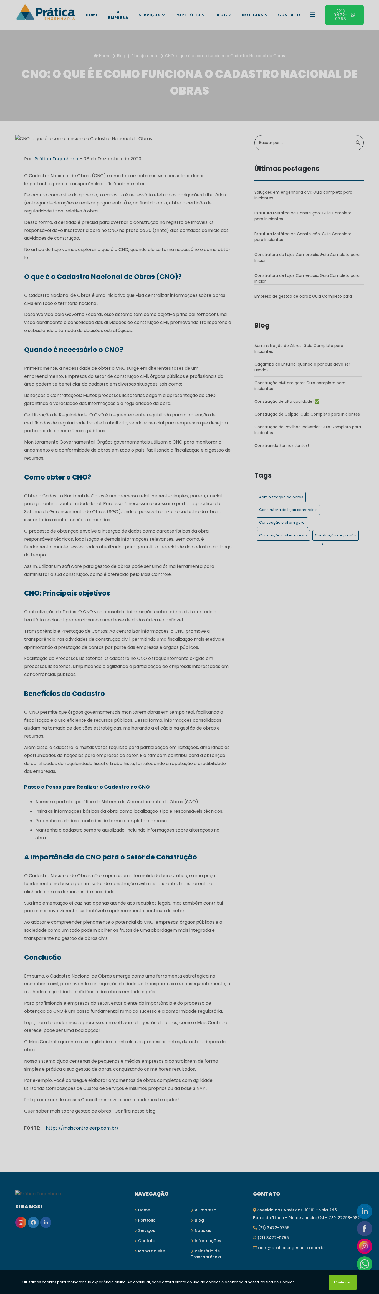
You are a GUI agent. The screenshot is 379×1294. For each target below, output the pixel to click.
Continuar (342, 1282)
